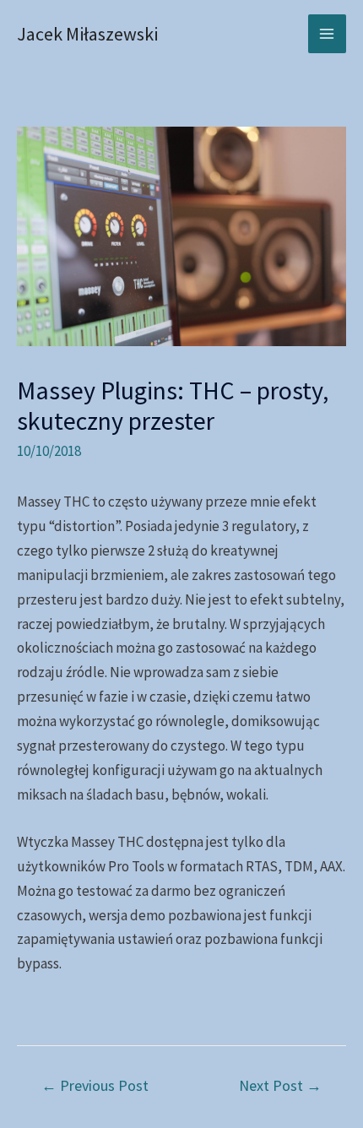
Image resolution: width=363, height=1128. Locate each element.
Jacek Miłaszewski (87, 34)
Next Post (280, 1085)
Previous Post (95, 1085)
